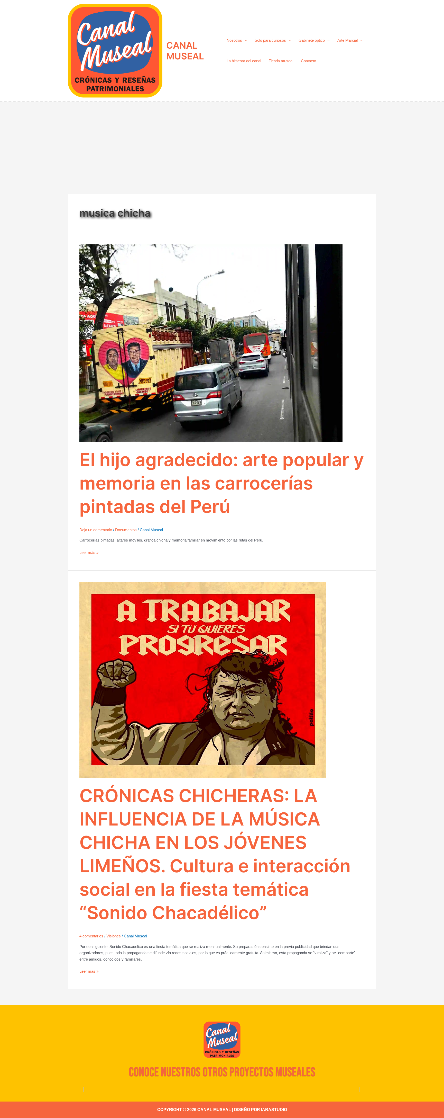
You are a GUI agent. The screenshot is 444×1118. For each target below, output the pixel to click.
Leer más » (88, 552)
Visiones (113, 936)
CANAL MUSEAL (185, 50)
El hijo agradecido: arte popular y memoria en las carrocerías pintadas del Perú (221, 483)
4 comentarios (91, 936)
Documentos (126, 530)
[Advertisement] (222, 140)
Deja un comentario (95, 530)
